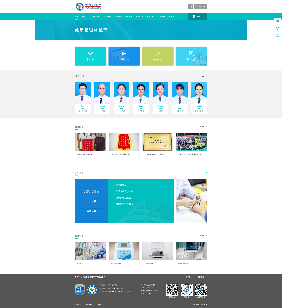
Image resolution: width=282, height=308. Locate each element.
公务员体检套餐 (123, 197)
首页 (76, 16)
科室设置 (197, 16)
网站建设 (196, 305)
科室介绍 (85, 16)
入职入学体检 (91, 191)
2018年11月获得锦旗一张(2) (121, 154)
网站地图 (88, 305)
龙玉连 (179, 106)
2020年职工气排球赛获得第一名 (190, 154)
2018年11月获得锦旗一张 (86, 154)
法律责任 (99, 305)
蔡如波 (102, 106)
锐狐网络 (204, 305)
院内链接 (189, 277)
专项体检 (91, 211)
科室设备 (161, 16)
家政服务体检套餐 (124, 204)
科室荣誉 (150, 16)
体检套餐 (128, 16)
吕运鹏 (121, 106)
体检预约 (118, 16)
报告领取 (139, 16)
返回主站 (200, 7)
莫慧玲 (141, 106)
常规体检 (91, 201)
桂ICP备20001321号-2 (111, 288)
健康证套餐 (121, 185)
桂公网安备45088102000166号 (114, 291)
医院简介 (78, 305)
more (202, 76)
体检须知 (107, 16)
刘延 (83, 106)
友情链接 (201, 277)
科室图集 (172, 16)
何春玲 (160, 106)
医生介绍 (96, 16)
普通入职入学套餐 (124, 191)
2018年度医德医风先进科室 (155, 154)
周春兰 (199, 106)
